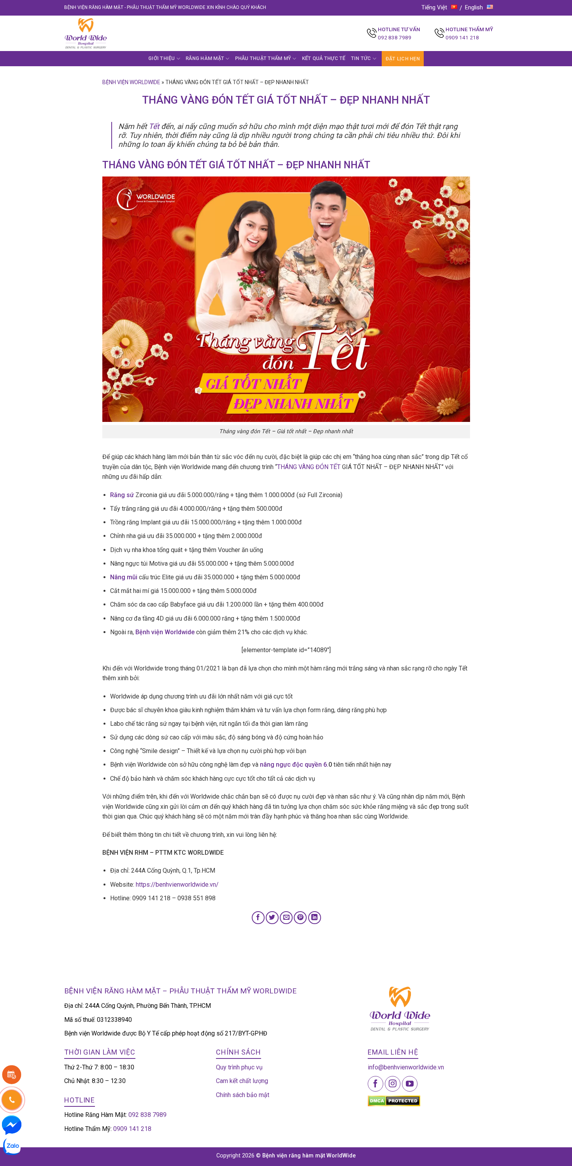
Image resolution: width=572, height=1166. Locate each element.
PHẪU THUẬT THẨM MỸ (263, 58)
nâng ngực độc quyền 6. (294, 764)
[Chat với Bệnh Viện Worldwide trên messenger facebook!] (11, 1124)
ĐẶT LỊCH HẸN (403, 59)
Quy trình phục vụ (239, 1067)
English (474, 7)
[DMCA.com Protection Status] (394, 1100)
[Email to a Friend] (286, 917)
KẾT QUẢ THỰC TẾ (324, 58)
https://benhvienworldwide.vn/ (177, 884)
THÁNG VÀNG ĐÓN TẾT (308, 467)
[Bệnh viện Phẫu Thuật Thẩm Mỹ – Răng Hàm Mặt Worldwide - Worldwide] (100, 33)
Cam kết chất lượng (242, 1081)
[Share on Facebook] (258, 917)
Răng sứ (122, 495)
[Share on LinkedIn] (314, 917)
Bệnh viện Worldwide (131, 82)
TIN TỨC (361, 58)
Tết (154, 126)
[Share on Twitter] (272, 917)
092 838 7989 (394, 37)
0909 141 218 (462, 37)
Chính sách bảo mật (242, 1095)
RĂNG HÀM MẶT (205, 58)
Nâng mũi (123, 577)
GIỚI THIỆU (161, 58)
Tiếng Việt (434, 7)
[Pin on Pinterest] (300, 917)
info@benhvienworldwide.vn (406, 1067)
